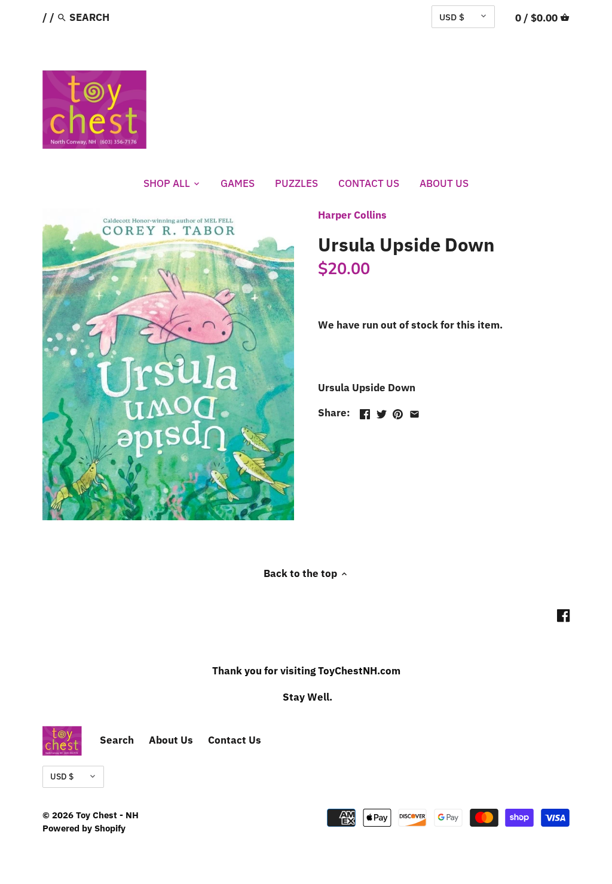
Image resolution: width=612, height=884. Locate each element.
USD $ (451, 17)
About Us (171, 740)
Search (117, 740)
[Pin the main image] (398, 411)
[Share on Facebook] (365, 411)
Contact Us (234, 740)
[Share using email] (414, 411)
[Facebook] (563, 615)
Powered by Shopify (84, 828)
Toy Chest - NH (107, 815)
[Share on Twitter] (382, 411)
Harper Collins (352, 215)
